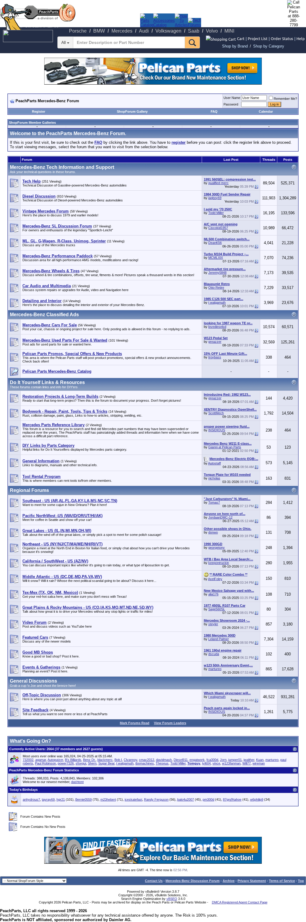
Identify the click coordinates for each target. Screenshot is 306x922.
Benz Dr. (89, 760)
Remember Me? (285, 98)
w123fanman (231, 763)
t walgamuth (217, 302)
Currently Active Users (27, 749)
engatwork (197, 760)
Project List (257, 38)
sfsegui (81, 763)
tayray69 (48, 799)
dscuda (213, 654)
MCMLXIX (215, 257)
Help (300, 38)
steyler (213, 624)
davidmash (164, 760)
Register (38, 111)
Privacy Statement (252, 881)
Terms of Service (282, 881)
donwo (213, 532)
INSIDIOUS (216, 430)
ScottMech (216, 413)
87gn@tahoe (232, 799)
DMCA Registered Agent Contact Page (239, 902)
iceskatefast (133, 799)
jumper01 (235, 760)
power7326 (66, 763)
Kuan (260, 760)
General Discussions (33, 681)
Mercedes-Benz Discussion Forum (193, 881)
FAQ (214, 111)
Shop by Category (268, 46)
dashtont (77, 782)
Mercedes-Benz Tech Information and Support (62, 167)
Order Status (282, 38)
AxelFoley (215, 579)
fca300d (212, 760)
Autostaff (214, 463)
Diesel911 (181, 760)
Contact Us (154, 881)
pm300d (208, 799)
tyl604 (206, 763)
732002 (28, 760)
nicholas (214, 478)
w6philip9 (256, 799)
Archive (229, 881)
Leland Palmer (218, 639)
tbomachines (144, 763)
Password (231, 104)
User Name (232, 98)
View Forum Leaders (170, 723)
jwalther (249, 760)
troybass (214, 357)
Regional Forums (29, 490)
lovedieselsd (217, 326)
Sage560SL (216, 609)
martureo (214, 669)
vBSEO (171, 898)
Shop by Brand (235, 46)
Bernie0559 (83, 799)
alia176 (213, 594)
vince (216, 763)
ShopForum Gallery (132, 111)
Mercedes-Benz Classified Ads (44, 314)
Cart (240, 38)
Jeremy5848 (217, 272)
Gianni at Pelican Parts (224, 447)
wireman (259, 763)
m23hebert (108, 799)
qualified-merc (218, 183)
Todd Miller (216, 213)
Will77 (246, 763)
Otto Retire (216, 287)
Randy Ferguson (156, 799)
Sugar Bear (106, 763)
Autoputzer (55, 760)
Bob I (118, 760)
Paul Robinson (45, 763)
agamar (40, 760)
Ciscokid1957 (218, 228)
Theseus (162, 763)
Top (301, 881)
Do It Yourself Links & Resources (47, 382)
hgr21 (60, 799)
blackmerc (105, 760)
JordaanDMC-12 (220, 517)
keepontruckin (218, 563)
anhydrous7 (31, 799)
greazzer (214, 341)
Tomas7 (214, 502)
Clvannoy (130, 760)
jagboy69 (214, 198)
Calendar (266, 111)
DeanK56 (215, 242)
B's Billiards (73, 760)
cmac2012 (146, 760)
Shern (92, 763)
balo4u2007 (185, 799)
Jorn (223, 760)
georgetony (216, 547)
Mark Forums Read (134, 723)
